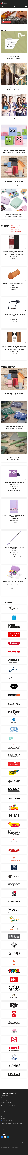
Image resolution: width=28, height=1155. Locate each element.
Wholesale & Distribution (7, 1120)
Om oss (3, 1111)
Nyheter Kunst (19, 225)
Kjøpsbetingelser (4, 1116)
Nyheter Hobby (14, 227)
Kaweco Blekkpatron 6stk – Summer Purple (14, 482)
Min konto (3, 1129)
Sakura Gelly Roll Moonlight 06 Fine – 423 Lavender (14, 548)
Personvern (3, 1118)
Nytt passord (4, 1131)
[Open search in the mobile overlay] (14, 6)
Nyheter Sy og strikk (15, 229)
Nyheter (13, 225)
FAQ (2, 1115)
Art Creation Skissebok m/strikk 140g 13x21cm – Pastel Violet (14, 516)
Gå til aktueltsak (6, 21)
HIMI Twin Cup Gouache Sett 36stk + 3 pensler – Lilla (14, 582)
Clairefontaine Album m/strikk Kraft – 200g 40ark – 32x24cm (14, 347)
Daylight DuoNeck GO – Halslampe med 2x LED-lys (14, 315)
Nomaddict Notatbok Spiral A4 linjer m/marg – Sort (14, 252)
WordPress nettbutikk (6, 1147)
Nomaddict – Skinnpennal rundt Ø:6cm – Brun (14, 283)
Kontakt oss (3, 1113)
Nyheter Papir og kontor (16, 231)
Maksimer (15, 1147)
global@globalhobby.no (6, 1102)
